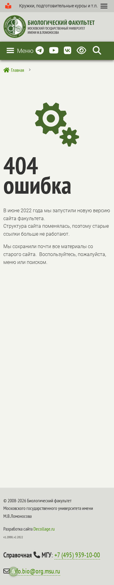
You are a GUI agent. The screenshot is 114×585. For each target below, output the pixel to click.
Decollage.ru (44, 529)
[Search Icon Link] (97, 50)
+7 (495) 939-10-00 (77, 555)
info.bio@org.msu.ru (36, 571)
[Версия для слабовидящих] (82, 50)
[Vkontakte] (68, 50)
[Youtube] (54, 50)
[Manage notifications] (13, 571)
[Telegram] (39, 50)
